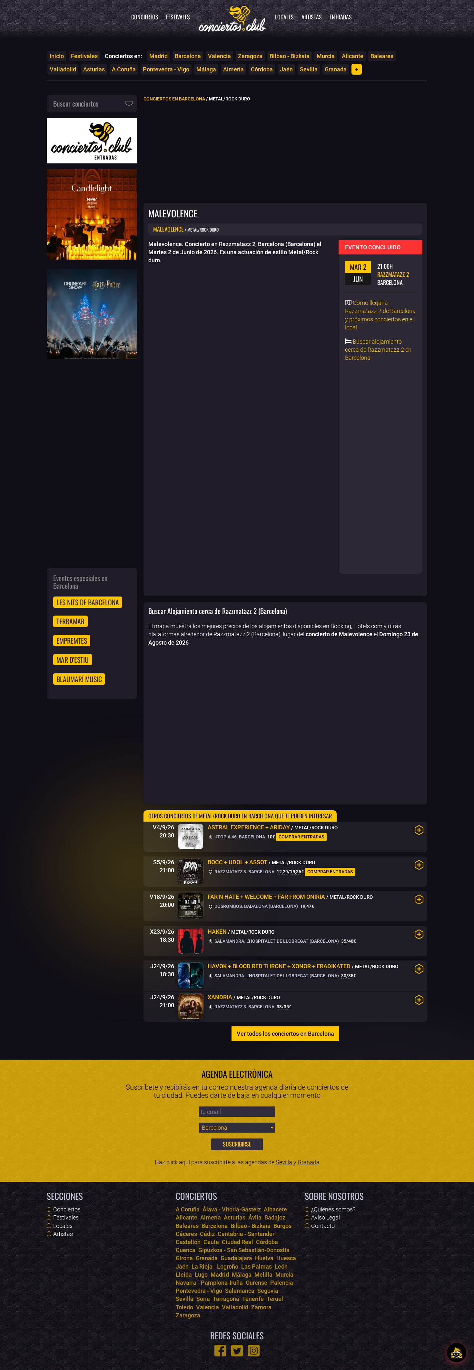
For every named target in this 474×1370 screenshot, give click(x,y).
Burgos (282, 1225)
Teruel (275, 1298)
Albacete (275, 1209)
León (281, 1266)
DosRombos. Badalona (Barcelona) (255, 906)
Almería (233, 69)
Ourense (256, 1282)
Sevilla (309, 69)
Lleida (184, 1274)
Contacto (323, 1225)
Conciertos (144, 17)
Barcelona (188, 56)
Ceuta (211, 1242)
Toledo (184, 1307)
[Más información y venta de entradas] (419, 830)
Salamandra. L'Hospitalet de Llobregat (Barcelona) (276, 941)
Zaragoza (250, 56)
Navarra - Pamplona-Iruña (209, 1282)
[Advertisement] (285, 152)
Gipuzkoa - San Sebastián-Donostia (244, 1250)
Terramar (70, 621)
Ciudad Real (237, 1242)
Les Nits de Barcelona (87, 602)
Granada (336, 69)
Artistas (311, 17)
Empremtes (71, 640)
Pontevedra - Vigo (166, 69)
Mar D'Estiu (72, 659)
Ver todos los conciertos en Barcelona (285, 1033)
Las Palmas (256, 1266)
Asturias (94, 69)
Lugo (201, 1274)
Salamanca (239, 1290)
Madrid (158, 56)
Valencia (219, 56)
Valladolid (63, 69)
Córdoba (262, 69)
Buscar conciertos (75, 103)
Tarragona (226, 1298)
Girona (184, 1258)
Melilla (263, 1274)
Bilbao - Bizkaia (290, 56)
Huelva (264, 1258)
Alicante (352, 56)
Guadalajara (236, 1258)
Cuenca (185, 1250)
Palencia (281, 1282)
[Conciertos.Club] (232, 17)
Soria (203, 1298)
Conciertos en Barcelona (174, 99)
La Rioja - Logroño (215, 1266)
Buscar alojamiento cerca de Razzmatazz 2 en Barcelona (378, 349)
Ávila (255, 1217)
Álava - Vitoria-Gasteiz (231, 1209)
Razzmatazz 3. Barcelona (243, 872)
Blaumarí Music (79, 679)
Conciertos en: (123, 56)
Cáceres (186, 1233)
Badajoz (274, 1217)
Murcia (326, 56)
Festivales (178, 17)
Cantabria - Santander (246, 1233)
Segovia (267, 1290)
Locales (284, 17)
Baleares (381, 56)
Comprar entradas (301, 837)
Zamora (261, 1307)
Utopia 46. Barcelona (239, 837)
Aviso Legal (325, 1217)
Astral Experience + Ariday (249, 827)
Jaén (286, 69)
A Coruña (124, 69)
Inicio (57, 56)
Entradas (341, 17)
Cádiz (207, 1233)
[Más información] (419, 899)
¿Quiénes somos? (333, 1209)
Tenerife (253, 1298)
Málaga (206, 69)
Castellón (188, 1242)
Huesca (286, 1258)
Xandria (220, 997)
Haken (217, 931)
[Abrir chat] (456, 1352)
